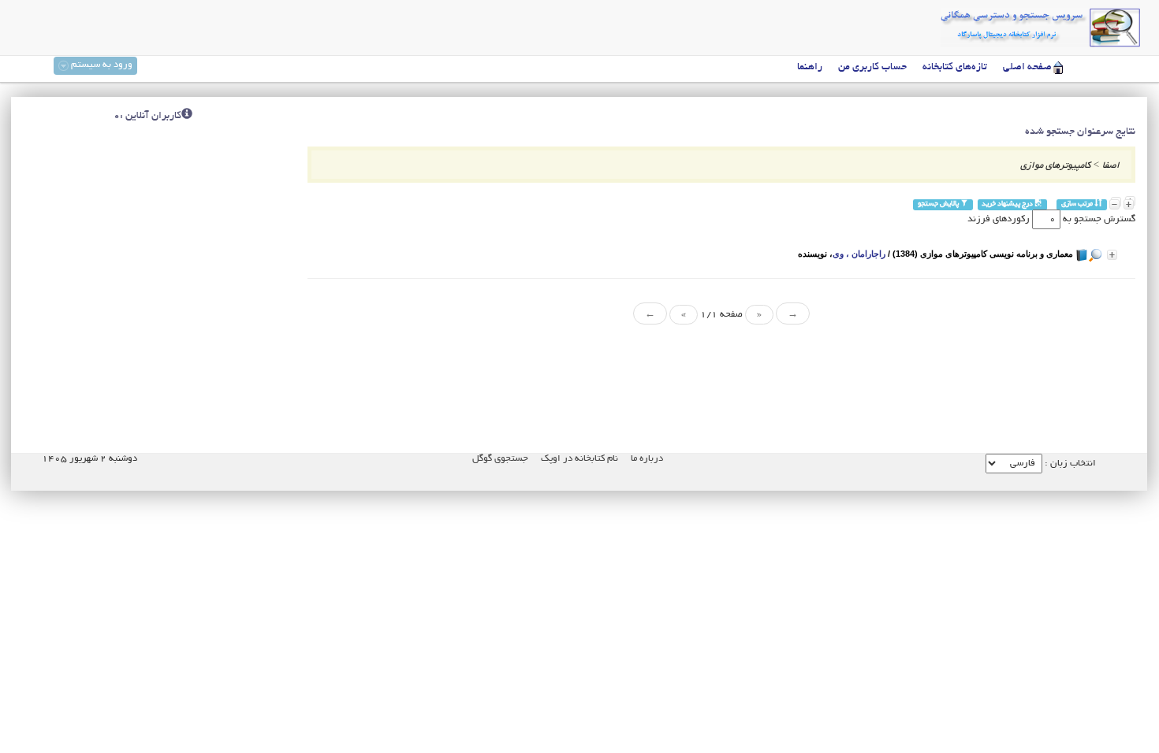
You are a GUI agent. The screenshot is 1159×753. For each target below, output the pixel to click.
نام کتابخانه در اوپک (579, 459)
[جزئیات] (1112, 255)
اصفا (1111, 166)
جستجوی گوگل (500, 459)
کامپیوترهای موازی (1055, 166)
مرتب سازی (1077, 204)
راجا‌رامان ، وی (859, 253)
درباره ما (647, 459)
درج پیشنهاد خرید (1008, 204)
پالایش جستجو (939, 204)
